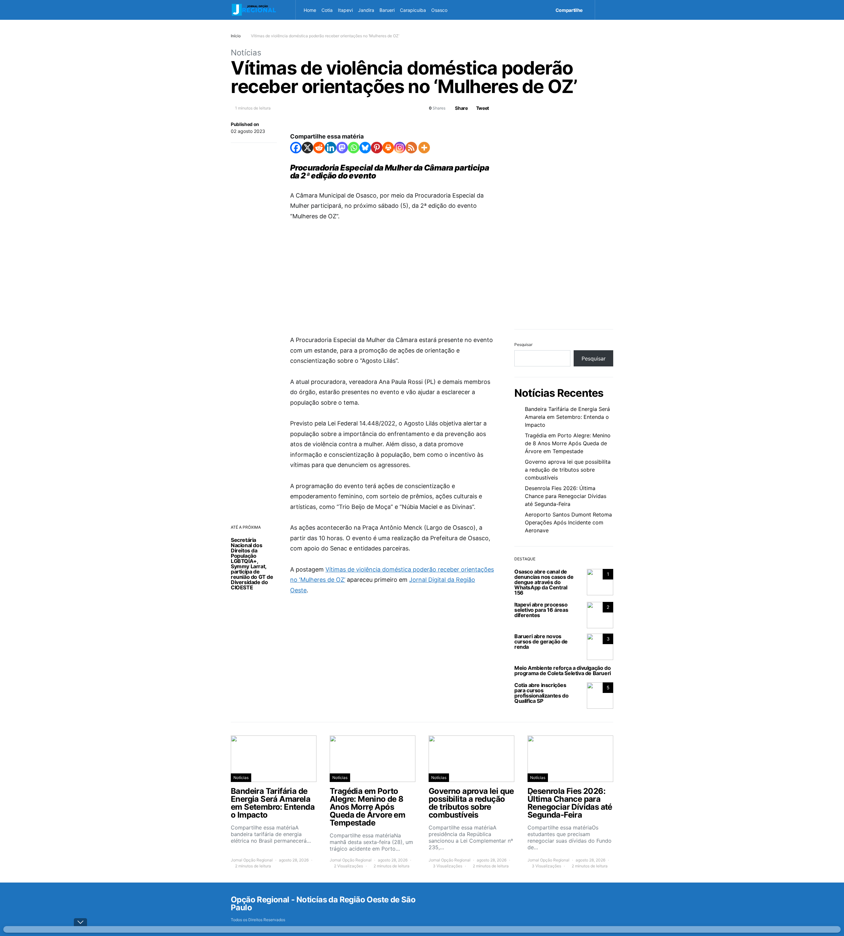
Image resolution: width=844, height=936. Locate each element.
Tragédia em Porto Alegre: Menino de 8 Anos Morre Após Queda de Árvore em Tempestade (568, 443)
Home (310, 10)
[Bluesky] (365, 147)
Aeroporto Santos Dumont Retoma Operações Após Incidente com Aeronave (568, 522)
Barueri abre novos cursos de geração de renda (541, 641)
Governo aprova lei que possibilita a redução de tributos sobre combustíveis (568, 469)
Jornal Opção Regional (252, 860)
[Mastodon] (342, 147)
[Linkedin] (330, 147)
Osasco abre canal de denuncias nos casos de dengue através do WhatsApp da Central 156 (543, 582)
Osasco (439, 10)
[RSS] (411, 147)
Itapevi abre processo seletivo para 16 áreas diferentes (541, 609)
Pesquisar (523, 344)
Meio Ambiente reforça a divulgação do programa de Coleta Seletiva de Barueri (562, 670)
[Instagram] (400, 147)
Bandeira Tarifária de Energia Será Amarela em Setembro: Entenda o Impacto (567, 417)
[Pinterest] (376, 147)
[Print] (388, 147)
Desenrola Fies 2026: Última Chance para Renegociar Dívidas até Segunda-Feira (565, 496)
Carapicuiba (413, 10)
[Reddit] (319, 147)
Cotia (327, 10)
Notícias (246, 52)
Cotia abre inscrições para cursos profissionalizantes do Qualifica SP (541, 693)
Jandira (366, 10)
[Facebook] (296, 147)
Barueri (387, 10)
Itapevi (345, 10)
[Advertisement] (392, 278)
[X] (307, 147)
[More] (424, 147)
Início (236, 35)
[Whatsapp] (353, 147)
